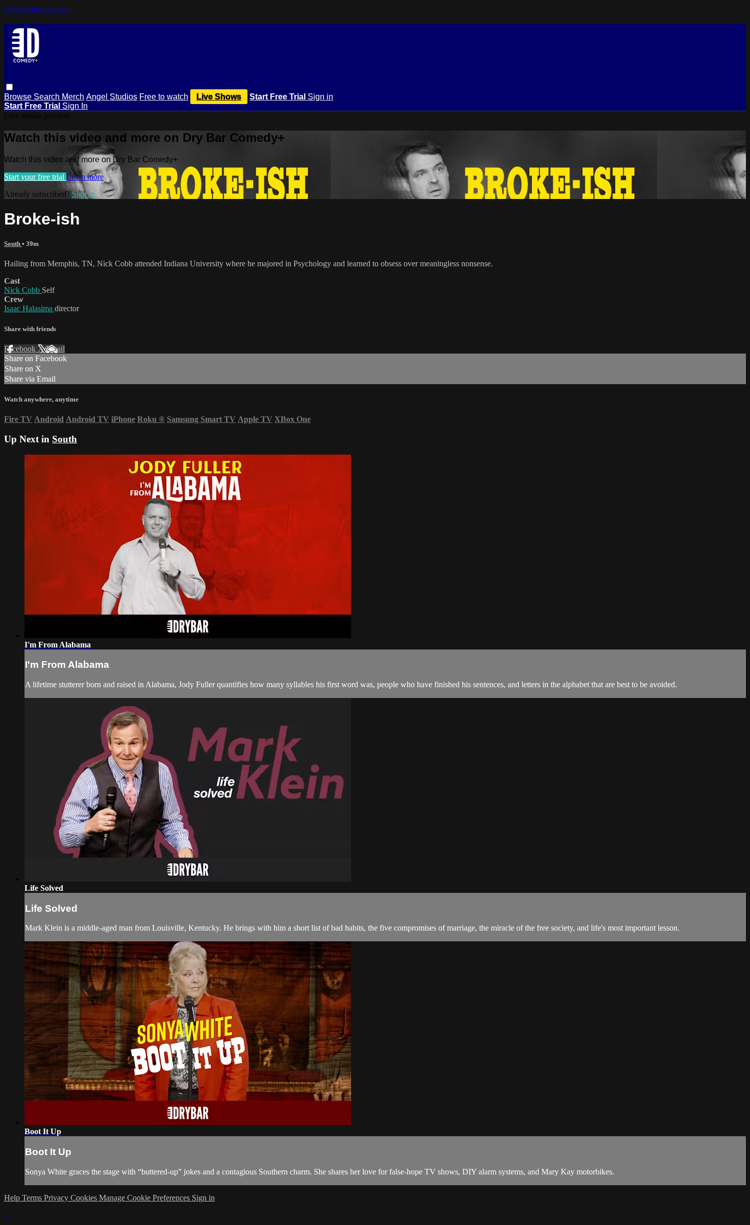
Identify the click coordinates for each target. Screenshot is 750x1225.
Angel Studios (111, 96)
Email (55, 348)
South (13, 243)
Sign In (75, 106)
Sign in (320, 96)
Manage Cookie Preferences (145, 1197)
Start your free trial (35, 176)
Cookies (84, 1197)
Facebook (21, 348)
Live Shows (218, 96)
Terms (33, 1197)
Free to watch (163, 96)
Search (48, 96)
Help (13, 1197)
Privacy (57, 1197)
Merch (73, 96)
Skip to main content (37, 8)
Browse (19, 96)
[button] (9, 87)
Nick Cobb (23, 290)
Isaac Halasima (29, 308)
